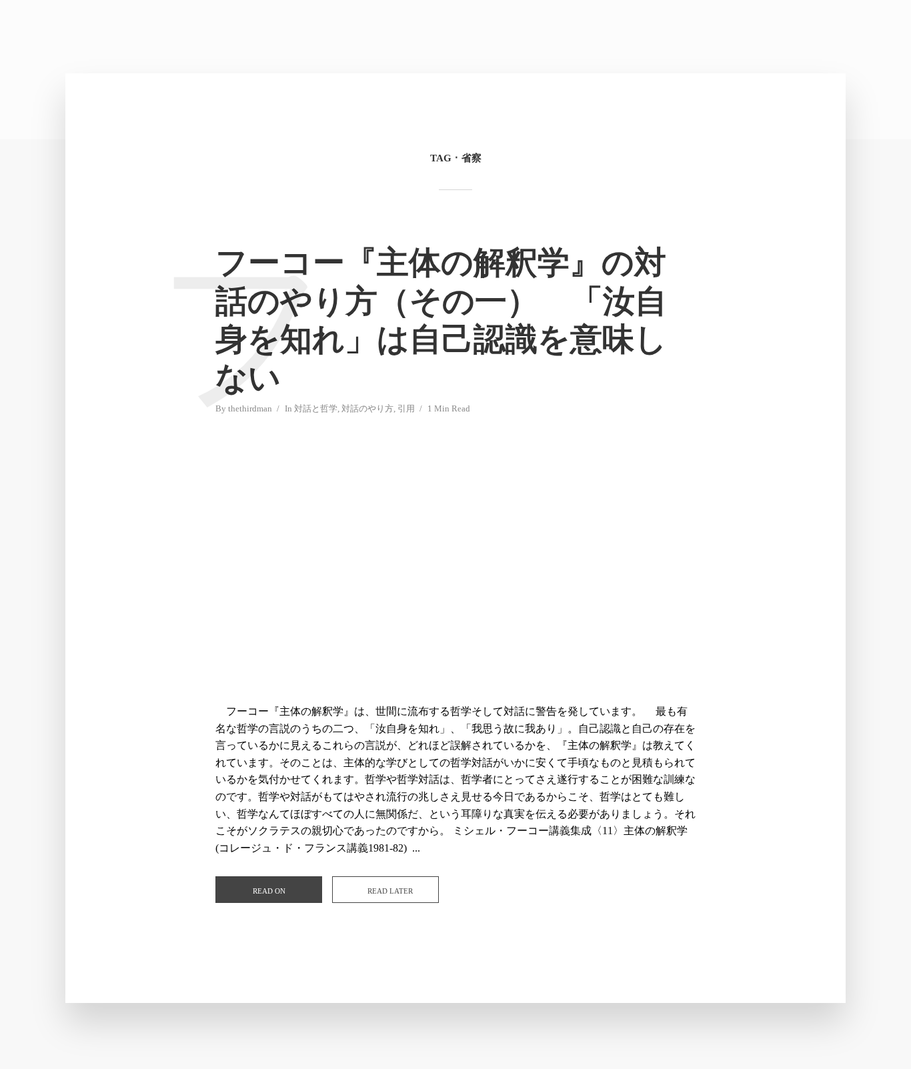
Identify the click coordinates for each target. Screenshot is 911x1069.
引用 (406, 408)
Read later (390, 891)
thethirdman (250, 408)
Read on (269, 891)
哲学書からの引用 (680, 37)
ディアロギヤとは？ (761, 37)
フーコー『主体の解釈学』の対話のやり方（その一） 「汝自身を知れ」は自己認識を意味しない (441, 320)
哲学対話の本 (548, 37)
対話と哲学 (315, 408)
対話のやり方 (610, 37)
